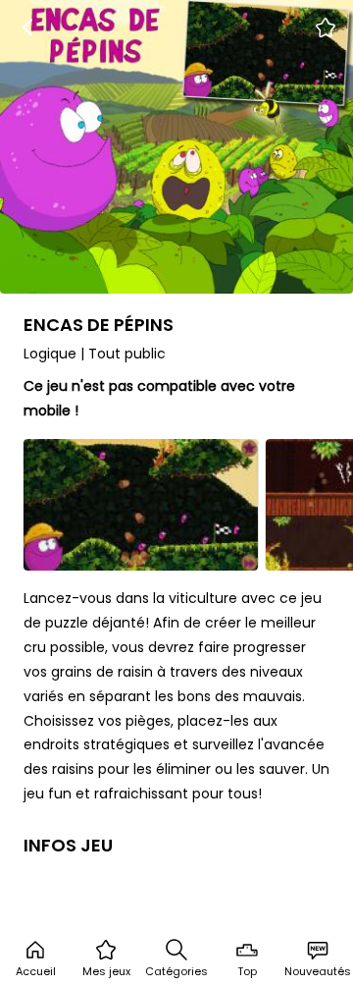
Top (247, 971)
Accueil (36, 971)
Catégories (176, 971)
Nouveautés (317, 971)
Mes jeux (106, 971)
